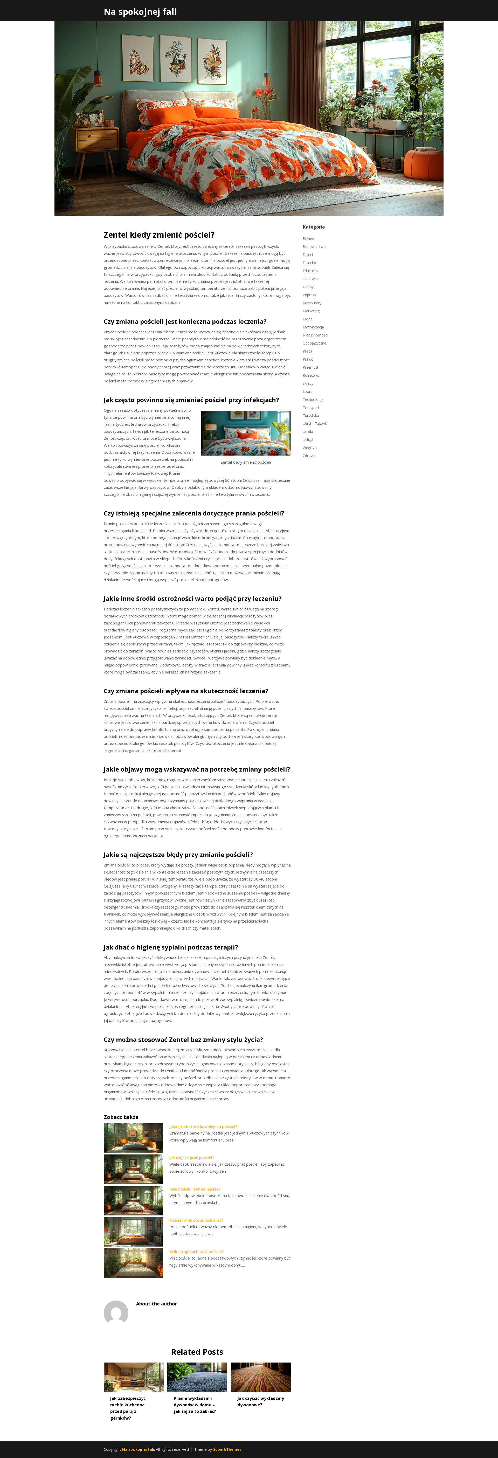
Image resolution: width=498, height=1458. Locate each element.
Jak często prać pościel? (191, 1157)
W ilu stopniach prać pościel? (196, 1251)
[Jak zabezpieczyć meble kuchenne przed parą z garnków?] (134, 1375)
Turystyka (311, 415)
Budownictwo (314, 246)
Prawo (308, 359)
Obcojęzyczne (314, 343)
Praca (307, 351)
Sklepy (308, 383)
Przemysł (310, 367)
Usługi (308, 439)
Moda (308, 319)
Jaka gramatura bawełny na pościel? (203, 1126)
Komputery (312, 302)
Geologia (310, 278)
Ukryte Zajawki (315, 423)
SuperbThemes (227, 1449)
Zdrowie (309, 455)
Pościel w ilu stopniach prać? (196, 1220)
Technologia (313, 399)
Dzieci (308, 254)
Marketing (311, 310)
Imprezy (309, 294)
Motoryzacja (313, 327)
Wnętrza (310, 447)
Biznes (308, 238)
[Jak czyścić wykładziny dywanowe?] (261, 1375)
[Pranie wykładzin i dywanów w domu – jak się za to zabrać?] (197, 1375)
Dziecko (309, 262)
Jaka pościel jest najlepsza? (194, 1189)
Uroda (308, 431)
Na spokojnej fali (140, 11)
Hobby (308, 286)
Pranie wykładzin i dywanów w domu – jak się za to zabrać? (195, 1404)
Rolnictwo (311, 375)
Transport (311, 407)
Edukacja (310, 270)
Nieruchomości (315, 335)
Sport (307, 391)
